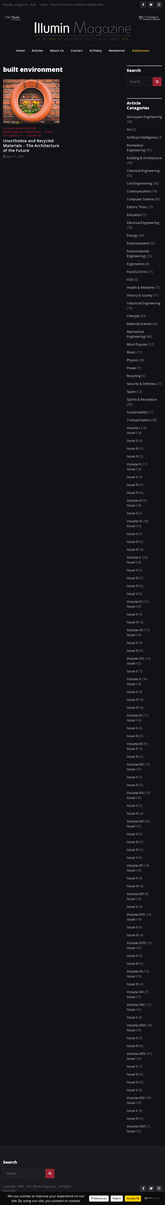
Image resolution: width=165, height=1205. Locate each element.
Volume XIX (135, 821)
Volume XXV (136, 1098)
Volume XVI (135, 894)
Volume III (134, 500)
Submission (140, 50)
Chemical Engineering (143, 170)
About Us (57, 50)
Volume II (134, 464)
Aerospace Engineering (144, 117)
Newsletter (117, 50)
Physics (132, 360)
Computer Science (140, 199)
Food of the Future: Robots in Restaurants (76, 2)
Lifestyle (133, 316)
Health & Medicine (140, 287)
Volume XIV (135, 793)
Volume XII (135, 744)
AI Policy (96, 50)
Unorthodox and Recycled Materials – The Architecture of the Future (31, 145)
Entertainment (138, 243)
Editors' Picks (137, 207)
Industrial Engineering (144, 303)
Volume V (134, 557)
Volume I (133, 428)
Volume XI (134, 715)
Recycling (134, 376)
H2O (130, 279)
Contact (77, 50)
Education (134, 215)
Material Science (139, 324)
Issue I (49, 132)
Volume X (134, 679)
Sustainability (13, 135)
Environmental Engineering (22, 132)
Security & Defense (141, 383)
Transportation (138, 420)
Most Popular (137, 344)
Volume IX (134, 521)
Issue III (133, 448)
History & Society (139, 295)
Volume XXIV (136, 1053)
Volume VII (135, 630)
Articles (37, 50)
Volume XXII (136, 1004)
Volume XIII (135, 764)
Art (129, 129)
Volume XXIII (136, 1025)
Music (131, 352)
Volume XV (135, 865)
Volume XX (135, 971)
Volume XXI (34, 135)
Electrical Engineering (143, 223)
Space (131, 391)
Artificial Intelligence (142, 137)
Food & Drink (136, 272)
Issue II (132, 440)
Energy (132, 235)
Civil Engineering (139, 183)
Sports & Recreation (142, 399)
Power (131, 368)
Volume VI (134, 601)
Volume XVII (136, 914)
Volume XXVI (136, 1126)
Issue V (132, 594)
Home (20, 50)
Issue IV (133, 456)
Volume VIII (135, 658)
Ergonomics (136, 264)
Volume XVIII (136, 943)
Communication (139, 191)
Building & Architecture (19, 128)
